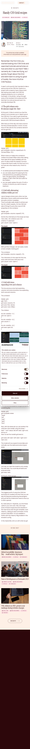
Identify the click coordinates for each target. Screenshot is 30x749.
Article (25, 17)
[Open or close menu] (27, 3)
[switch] (26, 374)
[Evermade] (8, 3)
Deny (15, 402)
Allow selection (15, 398)
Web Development (16, 17)
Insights (16, 8)
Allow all (15, 393)
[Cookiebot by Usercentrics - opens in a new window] (22, 345)
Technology (6, 17)
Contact (21, 2)
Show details (22, 388)
